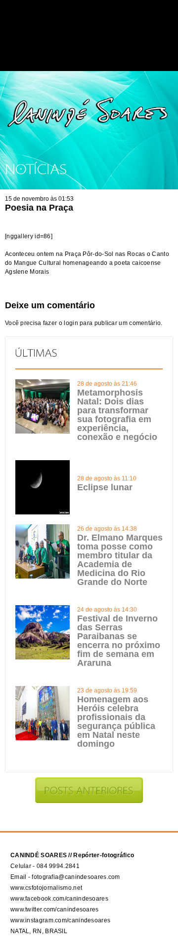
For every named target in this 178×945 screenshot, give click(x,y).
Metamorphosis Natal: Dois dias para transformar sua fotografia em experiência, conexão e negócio (117, 415)
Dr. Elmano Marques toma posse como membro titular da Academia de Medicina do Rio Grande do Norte (120, 560)
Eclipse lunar (105, 487)
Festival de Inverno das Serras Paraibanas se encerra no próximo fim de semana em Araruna (118, 641)
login (71, 323)
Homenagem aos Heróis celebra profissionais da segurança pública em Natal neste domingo (116, 721)
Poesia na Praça (39, 208)
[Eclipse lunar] (42, 512)
